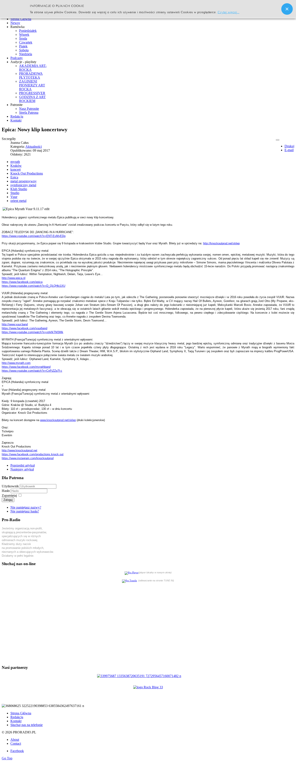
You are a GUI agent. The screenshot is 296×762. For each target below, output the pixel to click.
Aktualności (33, 146)
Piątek (23, 46)
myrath (15, 162)
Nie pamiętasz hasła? (24, 511)
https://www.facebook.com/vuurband (24, 328)
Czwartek (25, 42)
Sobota (24, 50)
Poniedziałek (28, 30)
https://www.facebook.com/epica (22, 282)
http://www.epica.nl (13, 278)
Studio (14, 193)
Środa (23, 38)
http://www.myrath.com (16, 363)
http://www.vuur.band (15, 324)
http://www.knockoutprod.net (19, 450)
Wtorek (24, 34)
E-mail (289, 150)
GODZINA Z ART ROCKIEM (32, 99)
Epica (14, 177)
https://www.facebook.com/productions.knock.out (32, 454)
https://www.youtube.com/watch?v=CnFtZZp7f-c (32, 370)
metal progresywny (23, 181)
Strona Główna (20, 713)
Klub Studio (18, 189)
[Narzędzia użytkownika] (277, 140)
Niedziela (25, 54)
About (14, 739)
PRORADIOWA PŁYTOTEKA (31, 75)
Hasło (6, 491)
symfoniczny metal (23, 185)
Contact (15, 743)
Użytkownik (10, 486)
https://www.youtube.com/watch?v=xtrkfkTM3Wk (32, 332)
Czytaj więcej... (228, 12)
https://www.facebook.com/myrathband (26, 366)
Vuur (13, 197)
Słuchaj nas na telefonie (26, 725)
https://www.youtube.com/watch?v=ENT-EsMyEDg (33, 236)
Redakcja (16, 717)
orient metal (18, 201)
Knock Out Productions (26, 173)
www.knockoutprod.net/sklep (58, 420)
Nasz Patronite (29, 108)
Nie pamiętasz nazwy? (25, 507)
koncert (15, 169)
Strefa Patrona (28, 112)
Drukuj (289, 146)
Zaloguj (8, 499)
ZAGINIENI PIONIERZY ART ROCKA (32, 85)
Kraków (16, 165)
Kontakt (15, 721)
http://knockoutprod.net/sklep (221, 243)
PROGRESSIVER (32, 93)
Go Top (7, 758)
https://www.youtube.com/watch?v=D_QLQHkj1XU (33, 285)
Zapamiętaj (9, 495)
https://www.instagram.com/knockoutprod (28, 458)
